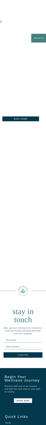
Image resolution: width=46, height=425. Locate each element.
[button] (22, 3)
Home (8, 422)
